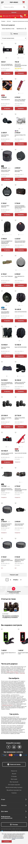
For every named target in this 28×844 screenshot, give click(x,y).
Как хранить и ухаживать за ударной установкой (10, 616)
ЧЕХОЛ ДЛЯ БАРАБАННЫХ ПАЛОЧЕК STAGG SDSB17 (21, 490)
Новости (14, 771)
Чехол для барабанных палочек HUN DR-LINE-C (7, 65)
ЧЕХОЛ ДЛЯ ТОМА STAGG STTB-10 (5, 171)
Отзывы (14, 776)
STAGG (12, 672)
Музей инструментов (14, 790)
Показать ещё (14, 574)
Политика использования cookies (18, 838)
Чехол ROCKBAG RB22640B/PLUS (5, 312)
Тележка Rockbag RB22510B (5, 348)
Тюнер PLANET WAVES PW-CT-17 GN (8, 653)
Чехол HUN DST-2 (5, 99)
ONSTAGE (22, 673)
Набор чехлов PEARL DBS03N (20, 418)
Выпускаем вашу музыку (14, 787)
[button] (2, 28)
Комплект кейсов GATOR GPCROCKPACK (7, 454)
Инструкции (14, 782)
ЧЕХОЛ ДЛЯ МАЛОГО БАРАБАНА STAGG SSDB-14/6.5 (6, 525)
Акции (14, 773)
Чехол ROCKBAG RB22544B (5, 206)
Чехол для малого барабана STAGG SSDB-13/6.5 (7, 560)
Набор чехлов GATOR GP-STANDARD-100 (20, 383)
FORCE (17, 673)
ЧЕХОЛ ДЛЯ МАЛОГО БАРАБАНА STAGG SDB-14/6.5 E (7, 490)
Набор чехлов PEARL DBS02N (6, 418)
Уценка (13, 793)
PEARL (8, 672)
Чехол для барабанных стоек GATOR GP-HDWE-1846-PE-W (7, 383)
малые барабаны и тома (8, 28)
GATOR (16, 672)
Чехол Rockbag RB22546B (18, 171)
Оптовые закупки (14, 784)
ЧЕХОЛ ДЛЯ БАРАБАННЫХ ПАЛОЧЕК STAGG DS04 (21, 65)
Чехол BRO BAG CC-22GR (19, 277)
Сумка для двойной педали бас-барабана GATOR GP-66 (20, 207)
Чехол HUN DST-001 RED (20, 453)
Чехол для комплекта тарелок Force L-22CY (20, 241)
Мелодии (14, 779)
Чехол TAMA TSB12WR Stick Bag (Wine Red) (20, 100)
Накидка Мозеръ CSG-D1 (20, 135)
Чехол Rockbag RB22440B (5, 135)
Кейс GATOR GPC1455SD (21, 347)
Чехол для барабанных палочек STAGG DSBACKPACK (6, 242)
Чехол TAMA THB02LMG (7, 276)
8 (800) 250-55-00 (16, 829)
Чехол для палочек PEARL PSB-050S (19, 524)
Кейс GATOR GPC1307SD (21, 311)
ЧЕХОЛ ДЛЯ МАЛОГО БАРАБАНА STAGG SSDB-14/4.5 (20, 560)
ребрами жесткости (7, 705)
